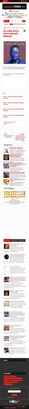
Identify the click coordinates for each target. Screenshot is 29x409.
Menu (6, 1)
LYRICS (5, 380)
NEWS (5, 382)
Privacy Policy (23, 403)
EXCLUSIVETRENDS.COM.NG (10, 406)
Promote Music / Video (17, 404)
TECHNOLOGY (7, 384)
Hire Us (23, 15)
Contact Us (9, 404)
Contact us (8, 366)
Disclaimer (14, 363)
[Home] (4, 28)
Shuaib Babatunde (17, 397)
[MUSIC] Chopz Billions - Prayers (17, 301)
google (25, 1)
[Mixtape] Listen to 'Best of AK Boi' (17, 348)
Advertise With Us (15, 403)
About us (7, 369)
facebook (23, 1)
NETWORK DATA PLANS (15, 380)
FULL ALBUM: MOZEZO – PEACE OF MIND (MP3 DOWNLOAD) (11, 33)
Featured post (14, 240)
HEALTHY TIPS (7, 378)
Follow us (11, 15)
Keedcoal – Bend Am (14, 266)
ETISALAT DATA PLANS (9, 376)
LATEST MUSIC (16, 378)
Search (23, 21)
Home (7, 363)
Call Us (17, 15)
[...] (21, 153)
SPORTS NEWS (13, 382)
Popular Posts (7, 240)
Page (5, 15)
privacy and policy (18, 366)
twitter (21, 1)
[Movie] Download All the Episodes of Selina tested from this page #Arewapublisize (17, 338)
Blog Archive (21, 240)
